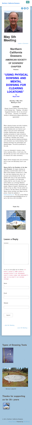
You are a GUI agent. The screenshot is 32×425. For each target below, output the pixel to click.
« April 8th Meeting (9, 325)
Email (5, 293)
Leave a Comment (23, 43)
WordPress (27, 421)
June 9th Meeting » (22, 328)
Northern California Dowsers (11, 3)
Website (6, 303)
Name (5, 283)
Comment (6, 243)
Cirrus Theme (12, 421)
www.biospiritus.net (9, 194)
